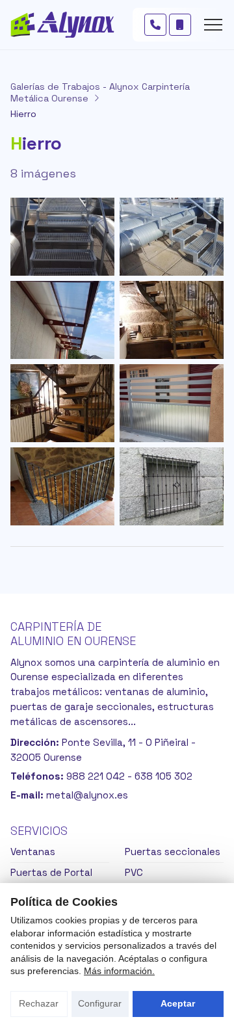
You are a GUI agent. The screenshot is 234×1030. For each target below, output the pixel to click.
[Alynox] (62, 25)
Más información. (119, 971)
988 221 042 (95, 776)
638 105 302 (163, 776)
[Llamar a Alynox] (155, 24)
